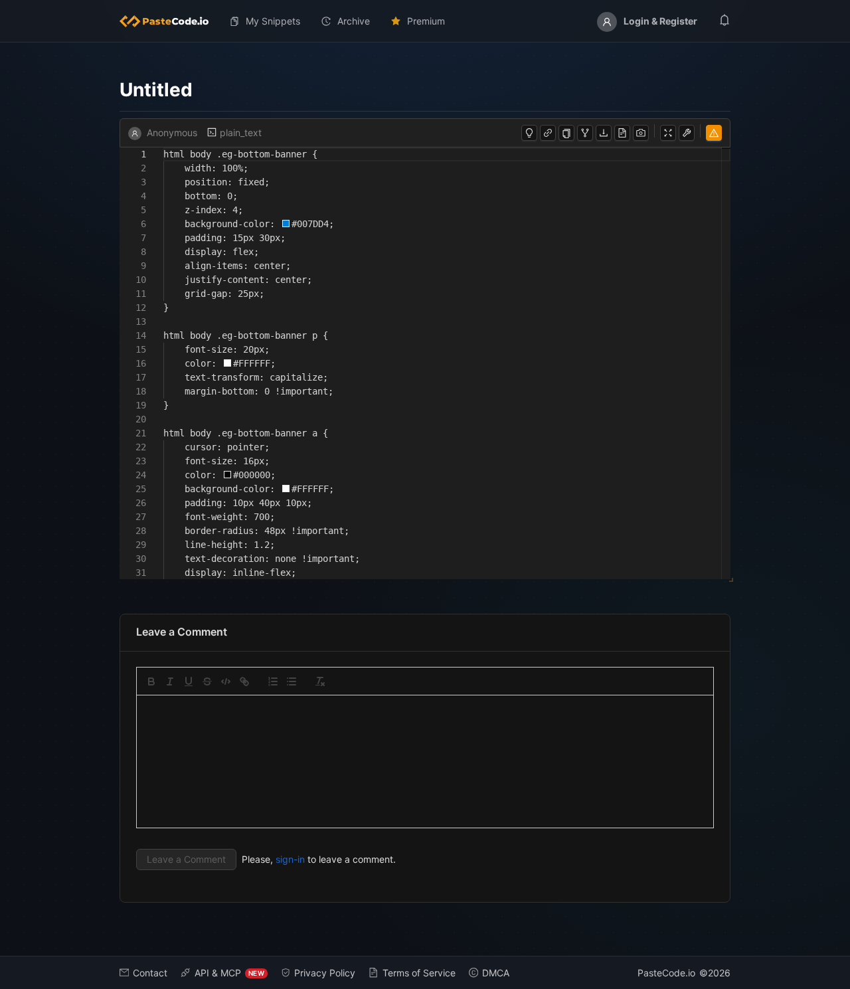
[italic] (170, 681)
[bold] (151, 681)
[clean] (320, 681)
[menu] (425, 21)
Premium (426, 21)
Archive (353, 21)
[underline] (188, 681)
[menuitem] (169, 21)
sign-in (290, 859)
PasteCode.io (666, 972)
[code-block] (225, 681)
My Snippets (273, 21)
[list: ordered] (273, 681)
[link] (244, 681)
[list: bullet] (291, 681)
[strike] (207, 681)
